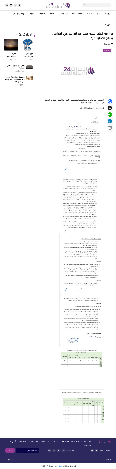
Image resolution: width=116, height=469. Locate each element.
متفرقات (56, 441)
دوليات (31, 14)
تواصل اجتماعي (18, 14)
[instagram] (11, 5)
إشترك (10, 450)
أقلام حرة (13, 441)
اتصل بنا (108, 459)
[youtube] (6, 5)
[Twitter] (58, 450)
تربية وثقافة (22, 441)
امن (98, 14)
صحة (52, 14)
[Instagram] (54, 450)
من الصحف (87, 445)
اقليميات (42, 14)
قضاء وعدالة (77, 14)
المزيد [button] (108, 24)
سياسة (89, 14)
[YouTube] (49, 450)
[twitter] (15, 5)
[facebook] (19, 5)
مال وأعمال (63, 14)
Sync (60, 466)
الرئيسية (108, 14)
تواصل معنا (70, 450)
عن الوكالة (9, 459)
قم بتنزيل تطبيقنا (105, 450)
